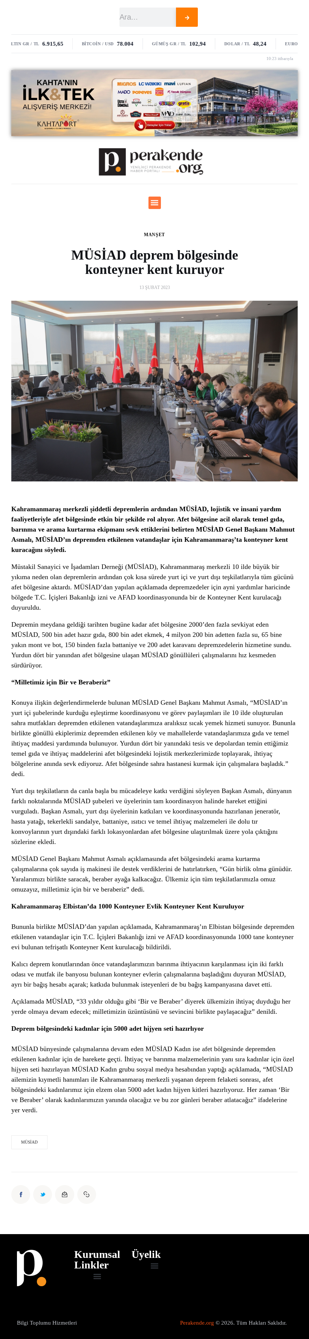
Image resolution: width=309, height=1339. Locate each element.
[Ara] (187, 17)
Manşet (154, 234)
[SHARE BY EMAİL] (64, 1194)
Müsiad (29, 1142)
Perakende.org (197, 1323)
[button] (154, 203)
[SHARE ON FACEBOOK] (20, 1194)
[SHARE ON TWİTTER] (42, 1194)
